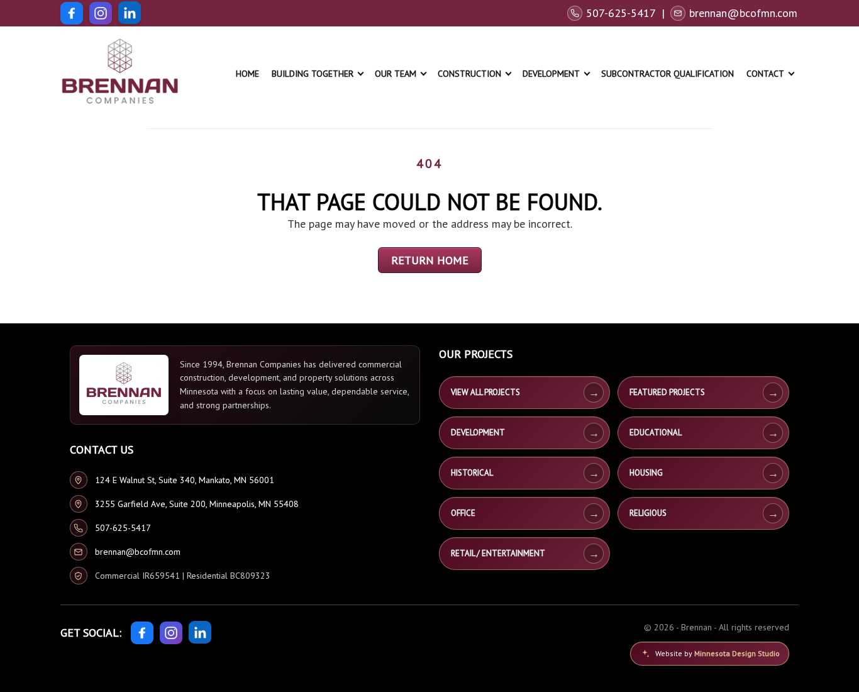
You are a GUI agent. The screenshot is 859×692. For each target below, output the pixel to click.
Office (463, 513)
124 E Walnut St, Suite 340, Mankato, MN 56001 (184, 480)
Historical (472, 472)
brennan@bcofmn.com (137, 551)
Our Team (395, 73)
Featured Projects (667, 392)
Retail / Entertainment (498, 553)
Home (247, 73)
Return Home (429, 260)
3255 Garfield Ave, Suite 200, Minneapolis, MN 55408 (197, 504)
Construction (469, 73)
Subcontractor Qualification (667, 73)
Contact (765, 73)
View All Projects (485, 392)
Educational (655, 432)
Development (551, 73)
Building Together (312, 73)
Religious (648, 513)
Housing (646, 472)
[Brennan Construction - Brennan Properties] (120, 74)
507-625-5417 (123, 527)
